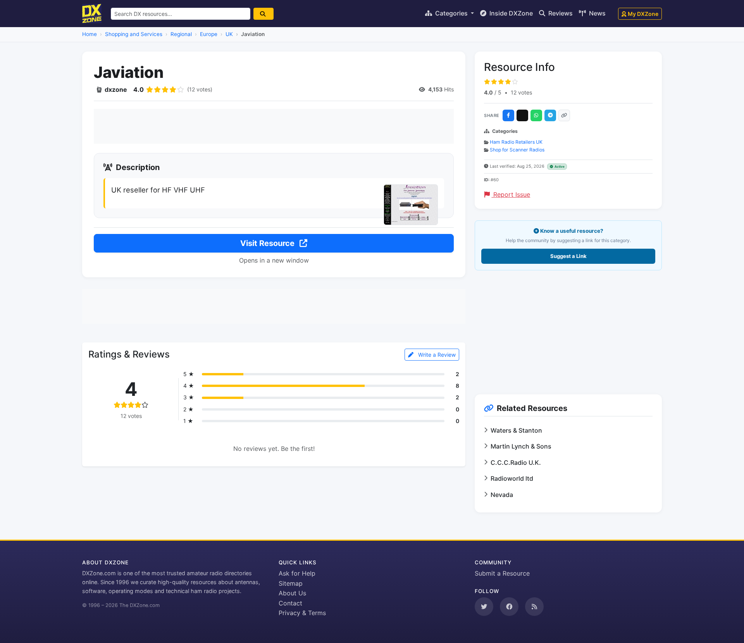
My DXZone (643, 13)
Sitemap (291, 583)
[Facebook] (508, 115)
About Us (292, 593)
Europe (208, 34)
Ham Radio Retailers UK (516, 142)
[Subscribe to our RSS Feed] (534, 606)
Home (89, 34)
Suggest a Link (568, 256)
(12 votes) (199, 89)
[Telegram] (550, 115)
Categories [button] (451, 13)
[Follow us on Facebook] (509, 606)
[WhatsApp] (536, 115)
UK (229, 34)
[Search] (263, 14)
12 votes (521, 92)
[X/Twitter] (522, 115)
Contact (290, 603)
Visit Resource (268, 243)
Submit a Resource (502, 573)
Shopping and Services (133, 34)
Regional (181, 34)
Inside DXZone (510, 13)
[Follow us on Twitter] (484, 606)
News (596, 13)
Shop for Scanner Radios (517, 150)
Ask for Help (297, 573)
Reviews (560, 13)
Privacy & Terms (302, 613)
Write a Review (436, 354)
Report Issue (510, 194)
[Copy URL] (564, 115)
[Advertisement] (274, 126)
